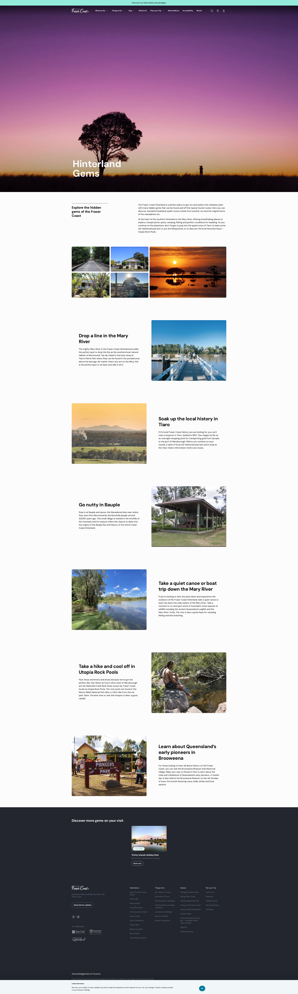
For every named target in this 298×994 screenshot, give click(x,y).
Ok (202, 988)
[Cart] (217, 10)
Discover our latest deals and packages (149, 3)
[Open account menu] (223, 10)
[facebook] (73, 917)
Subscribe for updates (82, 905)
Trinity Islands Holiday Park (145, 855)
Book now (137, 863)
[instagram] (78, 917)
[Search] (211, 10)
